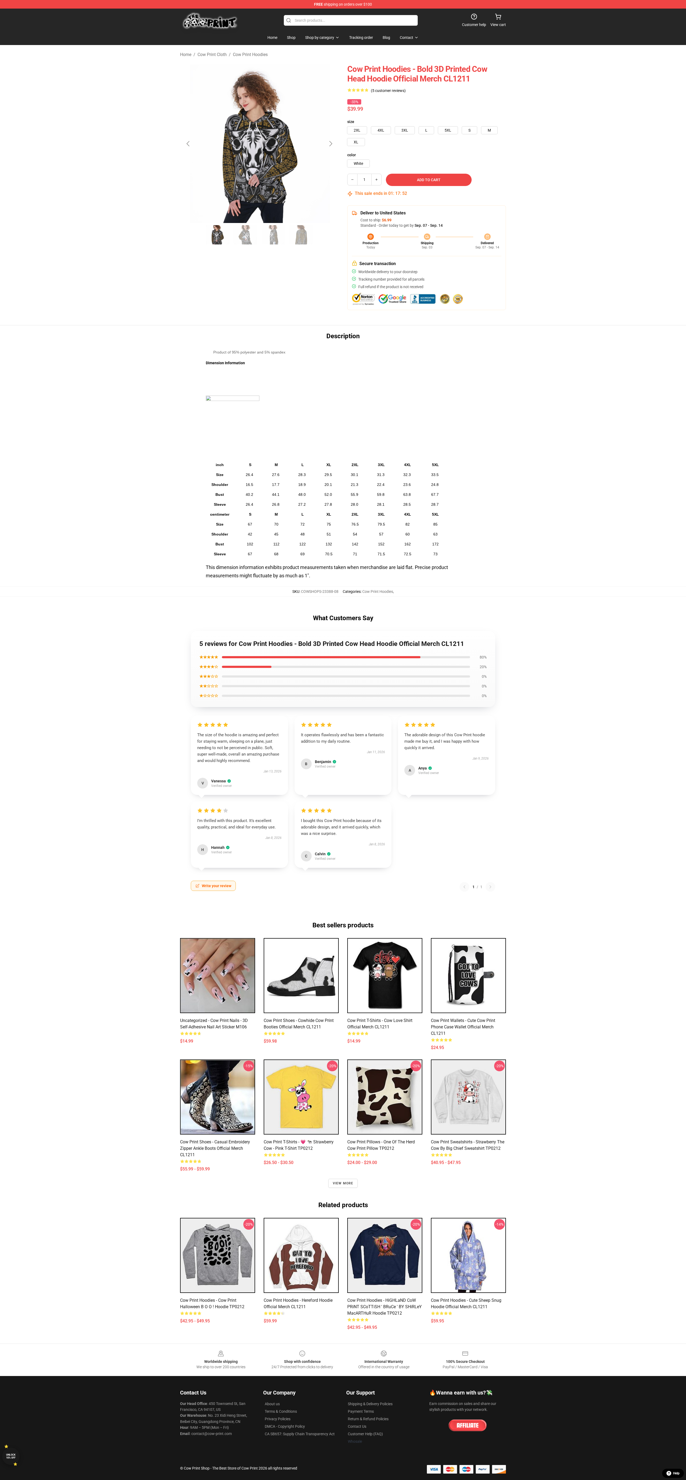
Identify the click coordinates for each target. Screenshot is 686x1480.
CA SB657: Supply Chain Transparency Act (300, 1434)
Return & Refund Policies (368, 1419)
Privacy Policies (277, 1419)
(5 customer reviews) (388, 90)
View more (343, 1183)
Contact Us (357, 1426)
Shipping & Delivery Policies (370, 1404)
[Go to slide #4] (301, 234)
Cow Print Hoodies (250, 54)
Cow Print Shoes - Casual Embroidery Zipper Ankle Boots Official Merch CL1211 (215, 1148)
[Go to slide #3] (273, 234)
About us (272, 1404)
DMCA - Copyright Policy (285, 1426)
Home (185, 54)
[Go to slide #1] (217, 234)
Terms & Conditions (281, 1411)
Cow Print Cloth (212, 54)
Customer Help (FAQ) (365, 1434)
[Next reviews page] (490, 887)
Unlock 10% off (11, 1456)
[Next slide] (330, 143)
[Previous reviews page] (464, 887)
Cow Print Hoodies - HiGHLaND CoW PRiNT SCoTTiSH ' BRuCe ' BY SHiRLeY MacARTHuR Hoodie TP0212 (384, 1307)
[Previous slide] (188, 143)
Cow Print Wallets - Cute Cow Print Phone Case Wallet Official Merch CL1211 (463, 1027)
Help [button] (676, 1473)
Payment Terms (361, 1411)
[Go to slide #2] (245, 234)
